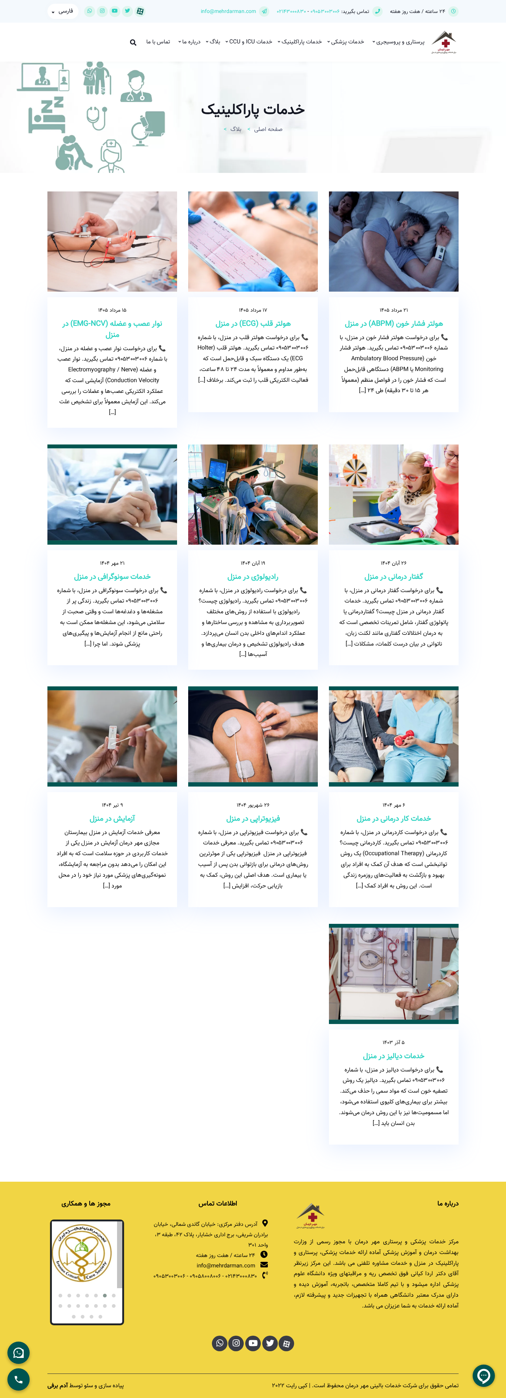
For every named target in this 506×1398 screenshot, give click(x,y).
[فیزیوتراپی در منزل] (253, 736)
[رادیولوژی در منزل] (253, 494)
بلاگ (214, 42)
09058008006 (205, 1276)
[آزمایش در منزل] (112, 736)
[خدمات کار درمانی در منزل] (394, 736)
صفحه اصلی (268, 129)
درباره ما (190, 42)
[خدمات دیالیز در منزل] (394, 974)
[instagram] (102, 11)
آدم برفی (57, 1386)
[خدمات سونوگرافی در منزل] (112, 494)
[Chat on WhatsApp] (18, 1353)
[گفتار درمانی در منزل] (394, 494)
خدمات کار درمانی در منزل (394, 818)
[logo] (310, 1215)
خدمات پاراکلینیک (301, 42)
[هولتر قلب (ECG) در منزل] (253, 241)
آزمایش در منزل (112, 818)
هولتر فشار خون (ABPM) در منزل (394, 323)
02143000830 (291, 12)
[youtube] (114, 11)
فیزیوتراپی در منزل (253, 818)
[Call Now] (18, 1379)
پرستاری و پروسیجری (400, 42)
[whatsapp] (89, 11)
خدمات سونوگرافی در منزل (112, 576)
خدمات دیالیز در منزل (394, 1056)
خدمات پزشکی (347, 42)
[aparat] (286, 1343)
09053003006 (324, 12)
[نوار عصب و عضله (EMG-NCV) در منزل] (112, 241)
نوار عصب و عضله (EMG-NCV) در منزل (112, 329)
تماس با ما (158, 42)
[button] (113, 1295)
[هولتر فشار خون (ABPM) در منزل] (394, 241)
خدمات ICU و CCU (250, 42)
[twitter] (127, 11)
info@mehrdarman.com (228, 12)
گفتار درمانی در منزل (393, 576)
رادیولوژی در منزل (253, 576)
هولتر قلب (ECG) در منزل (253, 323)
